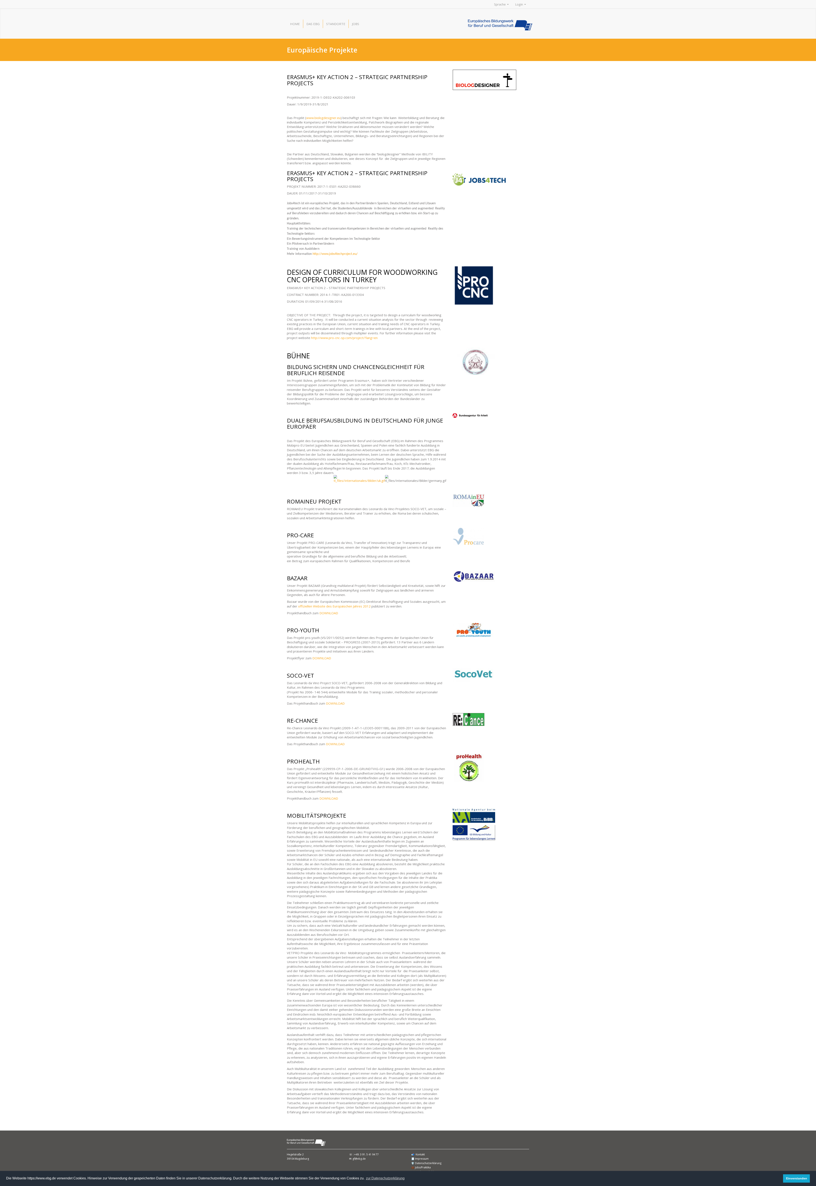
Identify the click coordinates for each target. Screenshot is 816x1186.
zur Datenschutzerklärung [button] (385, 1178)
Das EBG (313, 24)
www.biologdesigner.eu (323, 118)
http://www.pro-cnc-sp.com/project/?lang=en (344, 338)
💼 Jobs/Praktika (421, 1167)
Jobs (355, 24)
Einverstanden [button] (796, 1178)
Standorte (335, 24)
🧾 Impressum (420, 1158)
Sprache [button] (500, 4)
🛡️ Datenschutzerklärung (426, 1163)
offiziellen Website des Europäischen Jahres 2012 (334, 606)
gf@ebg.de (359, 1158)
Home (295, 24)
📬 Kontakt (418, 1154)
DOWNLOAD (328, 613)
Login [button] (519, 4)
